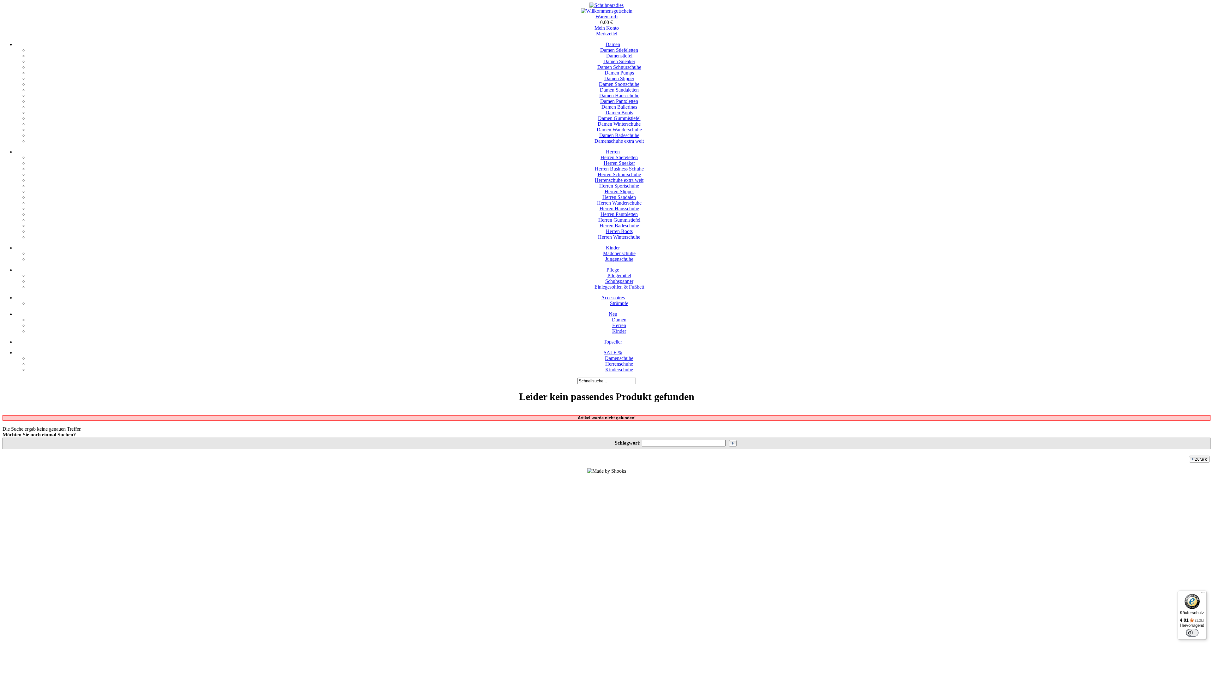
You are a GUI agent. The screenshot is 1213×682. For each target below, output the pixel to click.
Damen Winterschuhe (619, 124)
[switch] (1192, 633)
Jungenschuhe (619, 259)
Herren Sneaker (619, 163)
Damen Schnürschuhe (619, 67)
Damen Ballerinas (619, 107)
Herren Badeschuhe (619, 225)
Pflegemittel (619, 275)
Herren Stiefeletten (619, 157)
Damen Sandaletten (619, 90)
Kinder (613, 247)
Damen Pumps (619, 72)
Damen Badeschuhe (619, 135)
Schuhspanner (619, 281)
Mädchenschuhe (619, 253)
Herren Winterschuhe (619, 237)
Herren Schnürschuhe (619, 174)
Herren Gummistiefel (619, 220)
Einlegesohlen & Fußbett (619, 287)
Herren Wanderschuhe (619, 203)
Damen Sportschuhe (619, 84)
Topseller (613, 341)
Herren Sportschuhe (619, 185)
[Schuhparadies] (606, 5)
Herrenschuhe (619, 364)
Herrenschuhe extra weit (619, 180)
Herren (613, 151)
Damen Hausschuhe (619, 95)
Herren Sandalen (619, 197)
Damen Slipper (619, 78)
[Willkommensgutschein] (606, 11)
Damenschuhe (619, 358)
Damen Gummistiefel (619, 118)
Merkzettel (606, 33)
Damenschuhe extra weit (619, 141)
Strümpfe (619, 303)
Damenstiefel (619, 55)
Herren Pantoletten (619, 214)
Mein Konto (606, 28)
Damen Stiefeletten (619, 50)
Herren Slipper (619, 191)
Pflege (612, 269)
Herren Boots (619, 231)
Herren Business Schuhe (619, 168)
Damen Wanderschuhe (619, 129)
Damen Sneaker (619, 61)
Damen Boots (619, 112)
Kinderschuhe (619, 369)
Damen (613, 44)
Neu (613, 314)
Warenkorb (606, 16)
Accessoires (613, 297)
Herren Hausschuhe (619, 208)
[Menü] (1203, 594)
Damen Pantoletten (619, 101)
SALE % (613, 352)
